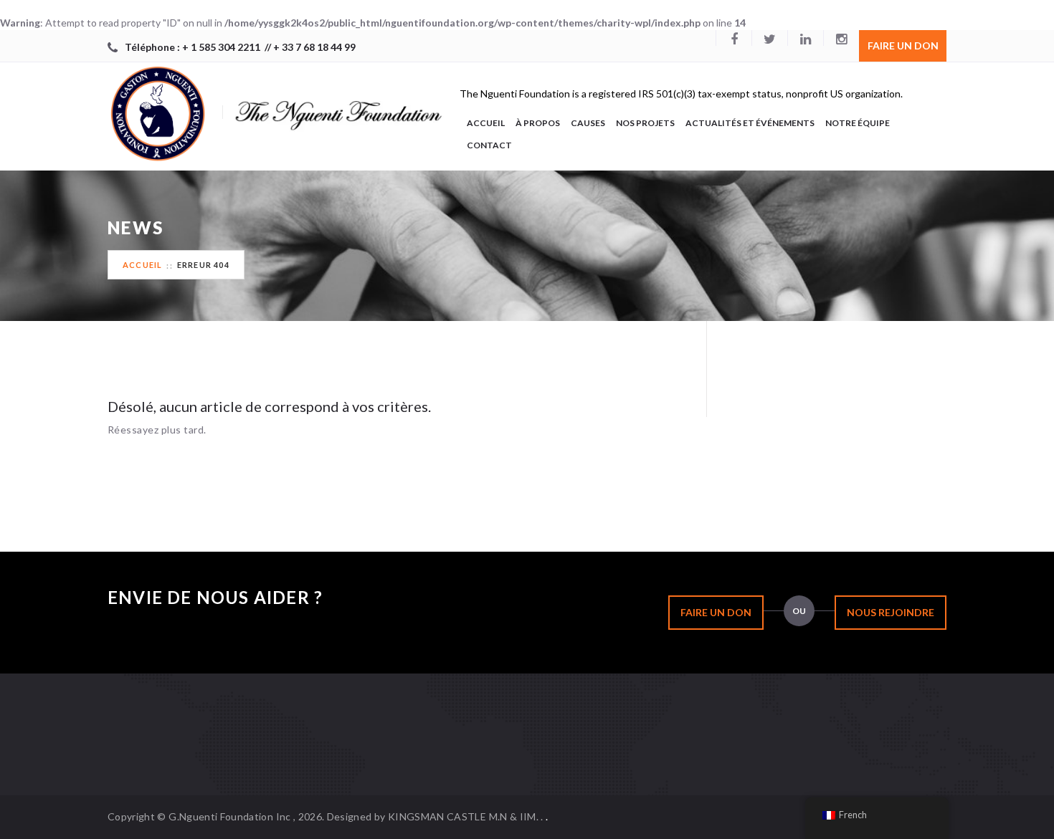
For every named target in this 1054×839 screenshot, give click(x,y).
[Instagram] (841, 38)
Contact (489, 145)
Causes (588, 123)
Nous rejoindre (890, 612)
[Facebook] (733, 38)
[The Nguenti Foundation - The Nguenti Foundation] (276, 110)
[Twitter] (769, 38)
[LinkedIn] (805, 38)
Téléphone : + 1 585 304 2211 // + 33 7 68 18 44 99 (240, 47)
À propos (538, 123)
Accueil (486, 123)
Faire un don (903, 45)
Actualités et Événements (750, 123)
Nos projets (645, 123)
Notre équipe (857, 123)
